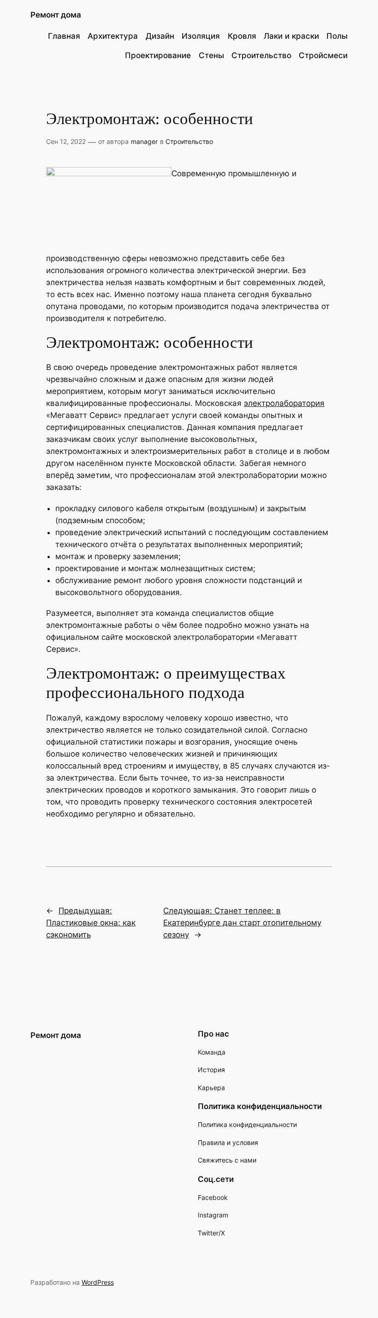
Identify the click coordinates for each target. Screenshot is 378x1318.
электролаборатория (284, 403)
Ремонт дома (55, 14)
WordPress (98, 1282)
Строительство (189, 141)
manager (144, 141)
